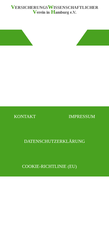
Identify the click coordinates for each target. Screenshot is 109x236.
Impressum (82, 116)
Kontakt (25, 116)
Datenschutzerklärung (54, 141)
